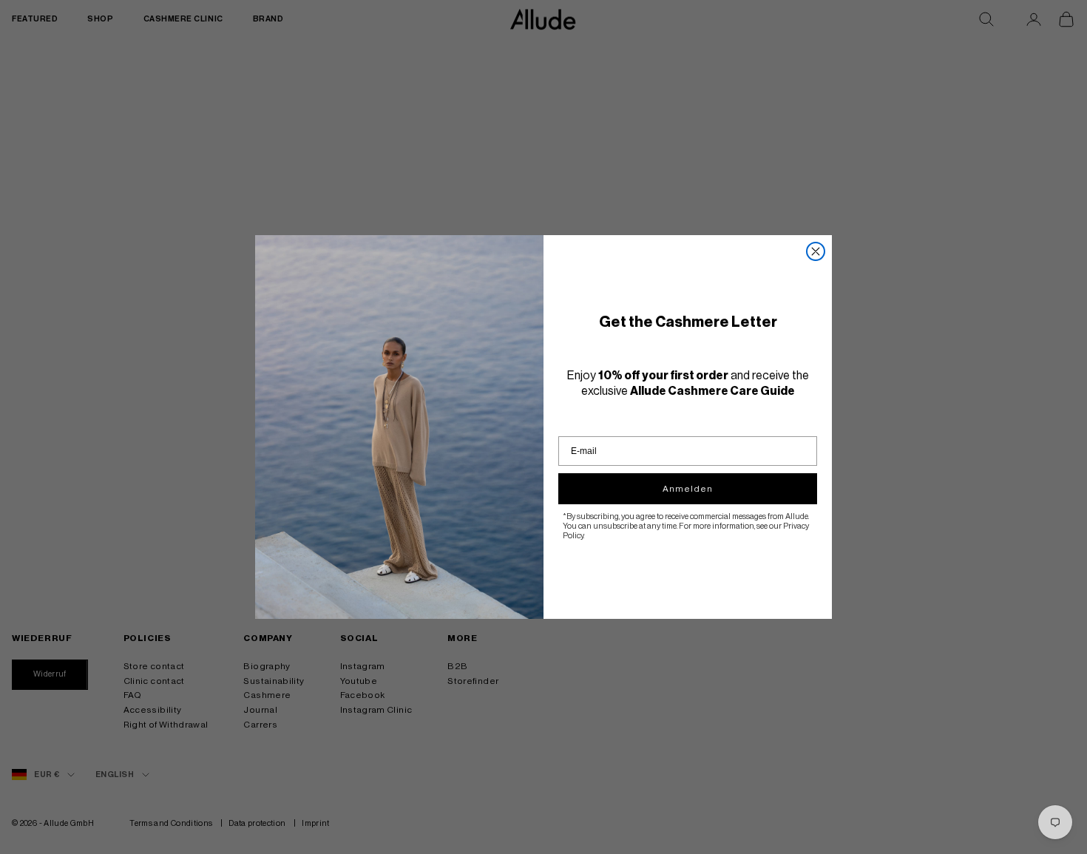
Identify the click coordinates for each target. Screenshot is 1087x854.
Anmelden (688, 488)
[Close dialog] (815, 251)
